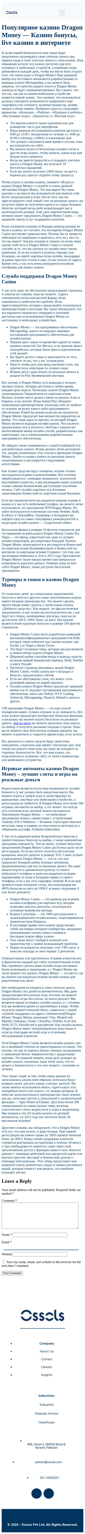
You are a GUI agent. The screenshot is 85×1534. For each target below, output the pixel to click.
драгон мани (22, 723)
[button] (62, 12)
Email (7, 1242)
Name (7, 1234)
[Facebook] (36, 1493)
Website (7, 1254)
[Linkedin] (49, 1493)
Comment (9, 1200)
